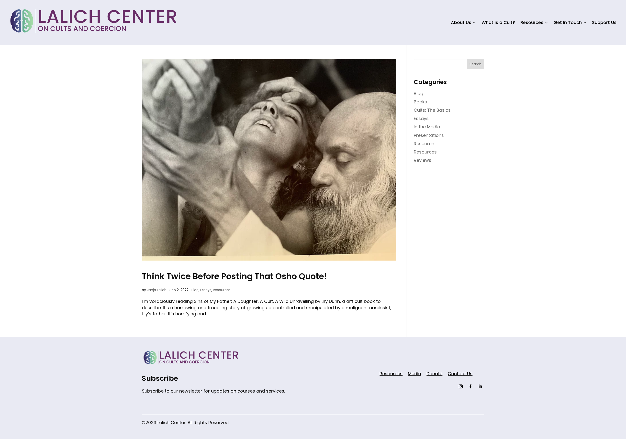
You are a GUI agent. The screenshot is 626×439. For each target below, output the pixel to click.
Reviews (422, 160)
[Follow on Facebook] (470, 386)
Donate (434, 374)
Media (414, 374)
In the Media (427, 127)
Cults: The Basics (432, 110)
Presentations (429, 135)
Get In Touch (568, 22)
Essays (205, 289)
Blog (195, 289)
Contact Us (460, 374)
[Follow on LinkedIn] (480, 386)
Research (424, 144)
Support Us (604, 22)
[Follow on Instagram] (461, 386)
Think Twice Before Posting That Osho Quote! (234, 276)
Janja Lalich (157, 289)
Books (420, 102)
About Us (461, 22)
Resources (531, 22)
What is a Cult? (498, 22)
